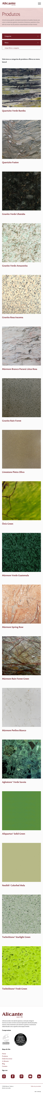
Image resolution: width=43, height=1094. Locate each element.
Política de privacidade (36, 1086)
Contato (4, 1066)
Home (4, 1054)
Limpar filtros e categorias (12, 48)
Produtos (5, 1056)
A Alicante (5, 1061)
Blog (3, 1064)
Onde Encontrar (7, 1059)
